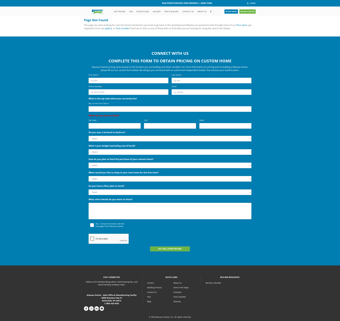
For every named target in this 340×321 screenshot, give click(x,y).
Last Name (177, 75)
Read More (94, 230)
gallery (108, 28)
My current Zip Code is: (99, 103)
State (202, 120)
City (146, 120)
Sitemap (177, 301)
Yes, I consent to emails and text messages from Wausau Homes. (109, 225)
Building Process (154, 287)
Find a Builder (171, 11)
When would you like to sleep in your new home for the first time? (124, 173)
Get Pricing (120, 11)
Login (252, 3)
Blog (149, 301)
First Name (94, 75)
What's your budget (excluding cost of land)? (113, 146)
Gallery (157, 11)
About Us (202, 11)
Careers (150, 283)
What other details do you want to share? (111, 199)
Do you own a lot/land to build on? (108, 132)
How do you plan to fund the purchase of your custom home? (122, 159)
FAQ (131, 11)
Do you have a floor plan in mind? (107, 186)
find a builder (122, 28)
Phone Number (96, 86)
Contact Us (188, 11)
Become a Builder (213, 283)
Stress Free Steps (181, 287)
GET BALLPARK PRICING (170, 249)
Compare (177, 292)
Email (175, 86)
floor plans (241, 25)
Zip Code (93, 120)
